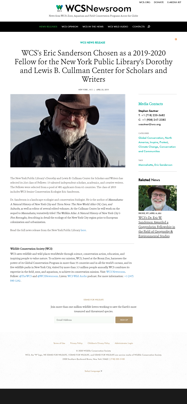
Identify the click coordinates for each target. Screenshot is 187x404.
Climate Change (148, 146)
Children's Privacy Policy (99, 343)
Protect (164, 142)
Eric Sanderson (163, 164)
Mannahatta (145, 164)
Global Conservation (150, 137)
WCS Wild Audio (118, 26)
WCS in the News (93, 26)
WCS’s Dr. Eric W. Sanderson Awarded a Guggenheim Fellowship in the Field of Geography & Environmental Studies (156, 227)
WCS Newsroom (115, 272)
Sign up (124, 320)
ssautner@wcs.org (149, 124)
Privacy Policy (76, 343)
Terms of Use (59, 343)
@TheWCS (25, 276)
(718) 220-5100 (117, 359)
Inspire (154, 142)
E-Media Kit (174, 2)
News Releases (48, 26)
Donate (159, 2)
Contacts (139, 26)
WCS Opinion (70, 26)
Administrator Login (124, 343)
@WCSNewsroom (48, 276)
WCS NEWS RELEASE (92, 42)
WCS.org (144, 2)
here (83, 230)
